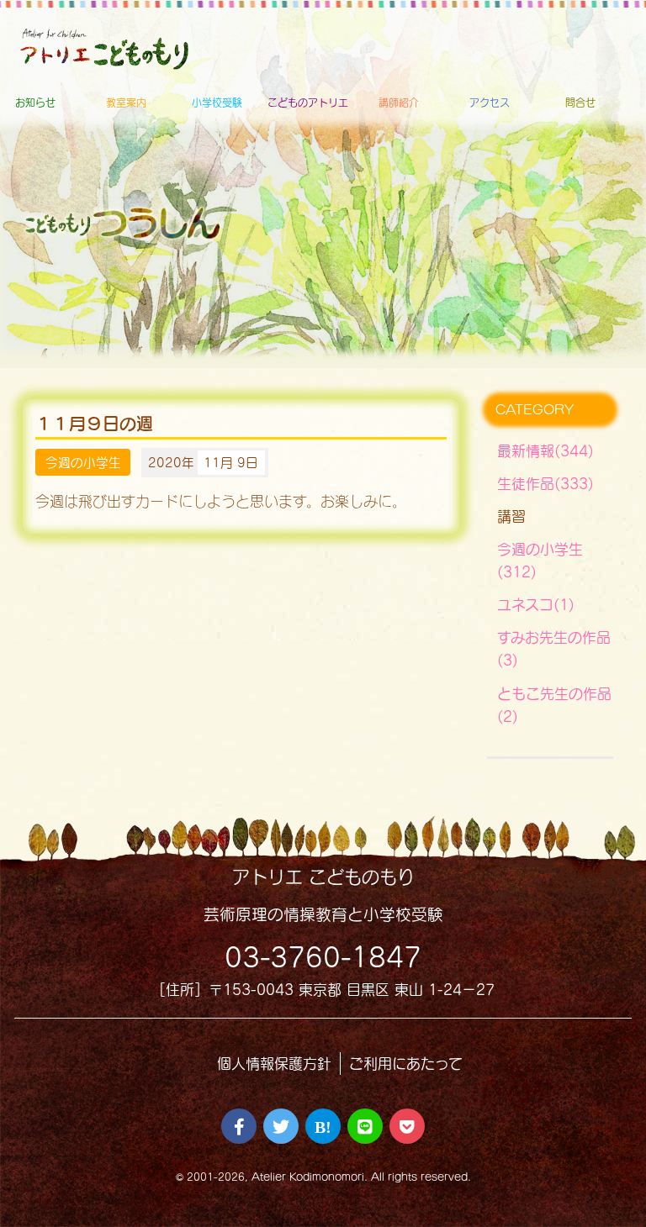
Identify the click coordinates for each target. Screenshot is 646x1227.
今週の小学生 (83, 462)
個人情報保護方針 (274, 1063)
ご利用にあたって (406, 1063)
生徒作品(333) (545, 483)
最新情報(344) (545, 451)
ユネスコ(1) (536, 605)
